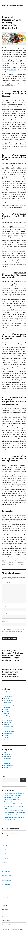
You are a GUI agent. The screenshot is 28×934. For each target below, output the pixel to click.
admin (6, 561)
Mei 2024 (6, 740)
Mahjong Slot (6, 917)
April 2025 (7, 716)
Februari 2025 (8, 720)
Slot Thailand (6, 924)
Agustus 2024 (8, 733)
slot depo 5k (6, 871)
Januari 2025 (8, 722)
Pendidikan (19, 561)
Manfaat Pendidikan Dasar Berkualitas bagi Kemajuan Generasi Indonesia (12, 800)
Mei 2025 (6, 713)
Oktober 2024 (8, 729)
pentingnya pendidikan (15, 564)
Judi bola (5, 909)
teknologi (7, 763)
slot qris (4, 849)
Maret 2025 (7, 718)
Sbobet (4, 913)
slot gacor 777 (6, 876)
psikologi (6, 761)
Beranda (4, 905)
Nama (4, 606)
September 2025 (9, 705)
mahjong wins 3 (7, 880)
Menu (4, 10)
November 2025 (9, 700)
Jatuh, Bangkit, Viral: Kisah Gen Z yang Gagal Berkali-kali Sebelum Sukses (14, 806)
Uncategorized (8, 765)
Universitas (7, 767)
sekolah (23, 564)
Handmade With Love (12, 5)
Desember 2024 (8, 724)
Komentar (6, 582)
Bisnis (5, 752)
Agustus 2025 (8, 707)
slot (3, 893)
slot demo (5, 854)
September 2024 (9, 731)
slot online (12, 70)
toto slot (4, 862)
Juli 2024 (6, 735)
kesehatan (7, 754)
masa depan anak (6, 562)
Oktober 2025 (8, 702)
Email (4, 614)
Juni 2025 (7, 711)
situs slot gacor (7, 867)
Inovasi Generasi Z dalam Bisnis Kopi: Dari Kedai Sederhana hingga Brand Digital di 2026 (14, 813)
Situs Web (5, 621)
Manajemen (7, 756)
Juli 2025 (6, 709)
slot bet (4, 845)
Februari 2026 (8, 694)
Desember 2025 (8, 698)
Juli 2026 (6, 692)
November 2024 (9, 727)
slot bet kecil (6, 884)
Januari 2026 (8, 696)
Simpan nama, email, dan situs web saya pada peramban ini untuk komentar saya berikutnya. (13, 632)
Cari (3, 776)
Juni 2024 (7, 737)
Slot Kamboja (6, 920)
